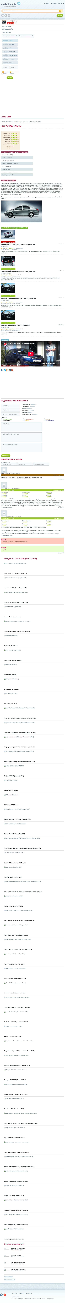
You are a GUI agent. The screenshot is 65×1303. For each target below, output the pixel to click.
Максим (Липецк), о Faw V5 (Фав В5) (15, 325)
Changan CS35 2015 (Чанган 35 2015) (15, 1080)
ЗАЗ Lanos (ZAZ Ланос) (11, 805)
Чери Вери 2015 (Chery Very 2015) (14, 964)
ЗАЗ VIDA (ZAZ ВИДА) (11, 790)
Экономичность (6, 143)
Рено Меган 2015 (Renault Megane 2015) (16, 935)
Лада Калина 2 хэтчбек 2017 (12, 877)
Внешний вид (6, 137)
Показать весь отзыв (6, 507)
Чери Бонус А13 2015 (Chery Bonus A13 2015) (18, 949)
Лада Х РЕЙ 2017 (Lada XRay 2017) (14, 834)
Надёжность (7, 135)
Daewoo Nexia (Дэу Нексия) (12, 616)
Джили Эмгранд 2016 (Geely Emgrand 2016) (17, 819)
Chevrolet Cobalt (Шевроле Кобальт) (15, 993)
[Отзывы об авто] (2, 15)
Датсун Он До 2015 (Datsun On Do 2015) (16, 1094)
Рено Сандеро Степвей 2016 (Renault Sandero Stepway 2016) (22, 848)
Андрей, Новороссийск (18, 1262)
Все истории (8, 1276)
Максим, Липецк (16, 1255)
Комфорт (7, 141)
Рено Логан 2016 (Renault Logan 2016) (15, 573)
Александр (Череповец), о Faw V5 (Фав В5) (18, 271)
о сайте (46, 3)
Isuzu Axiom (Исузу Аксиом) (12, 660)
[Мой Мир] (10, 370)
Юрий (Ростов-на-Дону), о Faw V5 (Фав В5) (18, 244)
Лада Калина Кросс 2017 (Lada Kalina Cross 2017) (19, 1051)
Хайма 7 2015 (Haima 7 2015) (12, 1036)
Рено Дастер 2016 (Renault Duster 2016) (16, 602)
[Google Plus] (12, 370)
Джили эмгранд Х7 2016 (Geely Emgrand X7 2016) (19, 1166)
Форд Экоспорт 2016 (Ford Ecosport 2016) (17, 1065)
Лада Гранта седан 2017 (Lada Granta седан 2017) (19, 747)
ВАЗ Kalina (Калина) (10, 674)
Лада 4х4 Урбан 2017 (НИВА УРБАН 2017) (16, 1152)
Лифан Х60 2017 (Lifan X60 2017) (14, 776)
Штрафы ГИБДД (6, 26)
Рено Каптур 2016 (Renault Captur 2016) (16, 1224)
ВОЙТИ (60, 15)
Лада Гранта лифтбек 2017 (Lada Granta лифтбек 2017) (21, 1123)
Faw (17, 121)
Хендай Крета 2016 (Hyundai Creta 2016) (16, 1210)
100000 (3, 73)
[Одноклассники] (7, 370)
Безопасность (6, 133)
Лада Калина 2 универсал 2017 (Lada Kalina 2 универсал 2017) (23, 891)
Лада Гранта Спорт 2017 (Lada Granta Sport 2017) (19, 920)
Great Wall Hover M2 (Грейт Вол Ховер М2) (17, 1007)
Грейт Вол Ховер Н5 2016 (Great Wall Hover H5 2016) (20, 732)
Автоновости (6, 32)
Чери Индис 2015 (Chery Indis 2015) (15, 978)
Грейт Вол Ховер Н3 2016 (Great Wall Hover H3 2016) (20, 718)
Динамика (7, 139)
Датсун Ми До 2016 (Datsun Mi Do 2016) (16, 1181)
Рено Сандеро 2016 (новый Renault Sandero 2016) (19, 761)
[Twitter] (5, 370)
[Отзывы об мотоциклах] (5, 15)
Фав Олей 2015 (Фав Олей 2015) (14, 1108)
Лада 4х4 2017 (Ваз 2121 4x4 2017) (14, 1137)
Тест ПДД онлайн (7, 29)
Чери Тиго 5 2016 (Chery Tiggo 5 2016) (15, 588)
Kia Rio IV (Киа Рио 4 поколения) (14, 1239)
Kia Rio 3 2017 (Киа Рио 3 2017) (13, 906)
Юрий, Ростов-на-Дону (18, 1248)
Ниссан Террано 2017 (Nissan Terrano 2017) (17, 631)
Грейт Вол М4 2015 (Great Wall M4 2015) (16, 1022)
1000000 (10, 73)
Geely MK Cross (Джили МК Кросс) (14, 862)
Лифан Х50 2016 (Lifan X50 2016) (14, 1195)
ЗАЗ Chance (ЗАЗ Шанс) (11, 689)
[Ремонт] (9, 15)
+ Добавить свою (9, 1279)
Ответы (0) (61, 479)
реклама (53, 3)
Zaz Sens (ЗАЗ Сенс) (10, 703)
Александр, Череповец (18, 1269)
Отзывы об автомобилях (8, 121)
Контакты (61, 3)
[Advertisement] (10, 97)
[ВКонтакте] (2, 370)
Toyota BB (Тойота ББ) (11, 645)
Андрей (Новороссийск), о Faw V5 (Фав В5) (18, 298)
